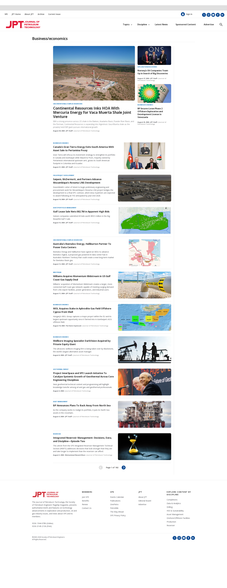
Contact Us (86, 508)
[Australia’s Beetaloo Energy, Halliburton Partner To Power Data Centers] (144, 252)
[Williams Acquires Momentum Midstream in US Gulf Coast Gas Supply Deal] (144, 285)
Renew (85, 504)
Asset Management (60, 402)
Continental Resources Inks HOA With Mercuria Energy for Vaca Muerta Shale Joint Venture (92, 112)
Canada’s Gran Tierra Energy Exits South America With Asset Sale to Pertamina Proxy (83, 148)
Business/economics (145, 105)
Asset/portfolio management (64, 208)
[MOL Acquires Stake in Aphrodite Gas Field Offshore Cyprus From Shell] (144, 317)
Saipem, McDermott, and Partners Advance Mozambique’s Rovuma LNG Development (77, 181)
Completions (172, 500)
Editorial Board (144, 501)
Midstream (57, 272)
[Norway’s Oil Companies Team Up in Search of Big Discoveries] (154, 55)
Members (87, 492)
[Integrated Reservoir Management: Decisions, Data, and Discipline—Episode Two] (144, 446)
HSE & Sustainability (175, 511)
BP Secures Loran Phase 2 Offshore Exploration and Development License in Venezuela (150, 113)
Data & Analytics (174, 503)
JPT (140, 492)
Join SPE (85, 497)
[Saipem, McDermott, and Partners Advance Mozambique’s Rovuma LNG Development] (144, 188)
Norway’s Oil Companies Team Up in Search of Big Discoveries (153, 72)
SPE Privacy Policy (118, 515)
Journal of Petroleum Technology (87, 131)
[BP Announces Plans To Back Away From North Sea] (144, 414)
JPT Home (16, 14)
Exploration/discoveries (147, 67)
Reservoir (57, 434)
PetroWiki (114, 508)
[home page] (20, 24)
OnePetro (114, 504)
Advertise (209, 24)
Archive (41, 14)
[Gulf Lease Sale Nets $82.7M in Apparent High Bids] (144, 220)
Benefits (85, 501)
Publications (115, 501)
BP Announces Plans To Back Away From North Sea (81, 405)
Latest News (161, 24)
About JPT (29, 14)
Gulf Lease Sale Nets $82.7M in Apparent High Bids (81, 211)
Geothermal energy (60, 369)
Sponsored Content (186, 24)
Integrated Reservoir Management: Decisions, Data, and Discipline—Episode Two (82, 439)
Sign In (189, 14)
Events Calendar (117, 497)
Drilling (169, 507)
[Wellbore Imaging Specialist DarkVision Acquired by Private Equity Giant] (144, 349)
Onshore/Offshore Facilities (178, 518)
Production (171, 522)
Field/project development (63, 175)
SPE (6, 14)
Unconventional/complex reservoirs (67, 104)
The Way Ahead (117, 512)
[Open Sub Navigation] (131, 24)
